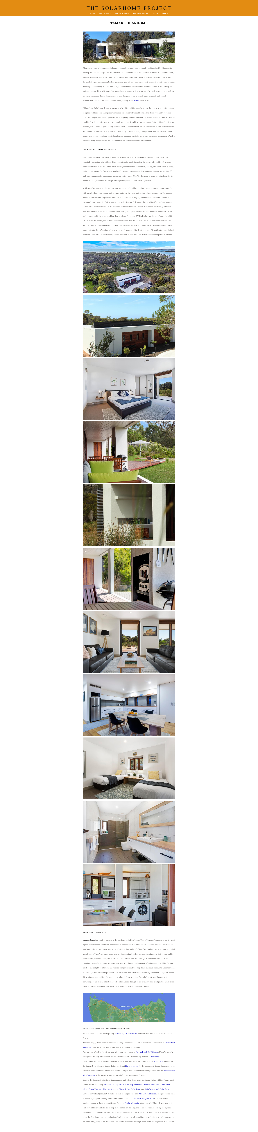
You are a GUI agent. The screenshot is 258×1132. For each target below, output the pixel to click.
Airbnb (136, 100)
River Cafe (158, 1061)
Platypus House (131, 1066)
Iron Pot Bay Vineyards (132, 1084)
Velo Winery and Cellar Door (157, 1089)
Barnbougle (155, 1057)
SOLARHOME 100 (140, 14)
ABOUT (165, 14)
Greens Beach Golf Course (147, 1052)
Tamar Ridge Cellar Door (129, 1089)
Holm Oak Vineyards (113, 1084)
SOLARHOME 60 (122, 14)
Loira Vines (165, 1084)
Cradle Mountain (132, 1103)
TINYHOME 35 (105, 14)
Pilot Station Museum (147, 1094)
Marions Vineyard (110, 1089)
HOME (92, 14)
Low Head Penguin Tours (143, 1098)
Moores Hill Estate (151, 1084)
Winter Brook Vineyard (92, 1089)
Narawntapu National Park (126, 1033)
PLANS (155, 14)
